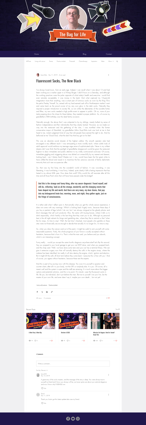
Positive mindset (61, 61)
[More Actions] (108, 375)
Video (102, 61)
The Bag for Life (73, 34)
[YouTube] (73, 419)
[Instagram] (78, 419)
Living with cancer (40, 61)
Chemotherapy (83, 61)
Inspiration (94, 61)
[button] (117, 61)
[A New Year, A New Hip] (40, 321)
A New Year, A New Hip (35, 333)
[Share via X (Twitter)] (42, 292)
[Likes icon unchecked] (42, 388)
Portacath (72, 61)
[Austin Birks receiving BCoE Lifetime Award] (105, 321)
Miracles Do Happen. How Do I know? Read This (104, 334)
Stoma (51, 61)
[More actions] (108, 75)
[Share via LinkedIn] (47, 292)
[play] (128, 1)
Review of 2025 (65, 333)
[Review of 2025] (73, 321)
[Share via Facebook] (37, 292)
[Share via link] (52, 292)
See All (118, 309)
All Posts (28, 61)
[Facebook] (68, 419)
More (110, 61)
